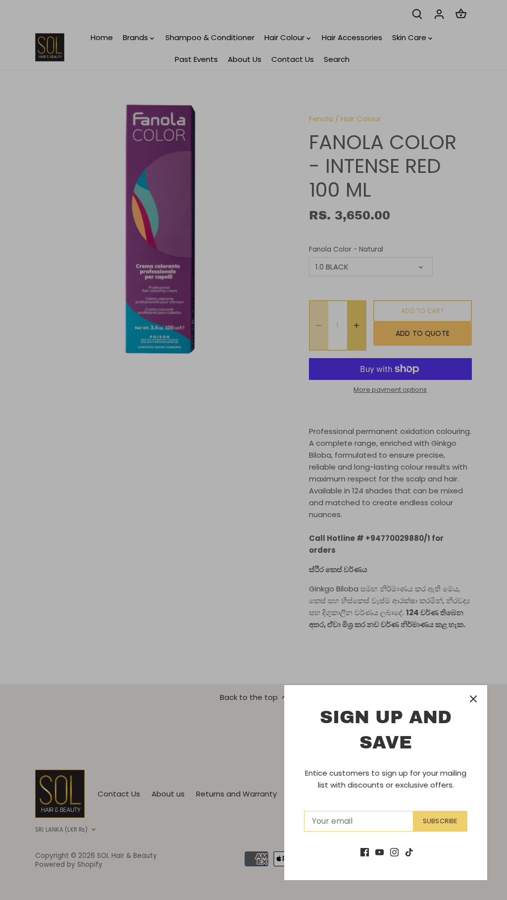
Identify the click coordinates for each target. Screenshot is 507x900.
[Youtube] (379, 852)
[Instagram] (394, 852)
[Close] (473, 699)
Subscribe (440, 821)
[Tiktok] (409, 852)
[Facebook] (364, 852)
